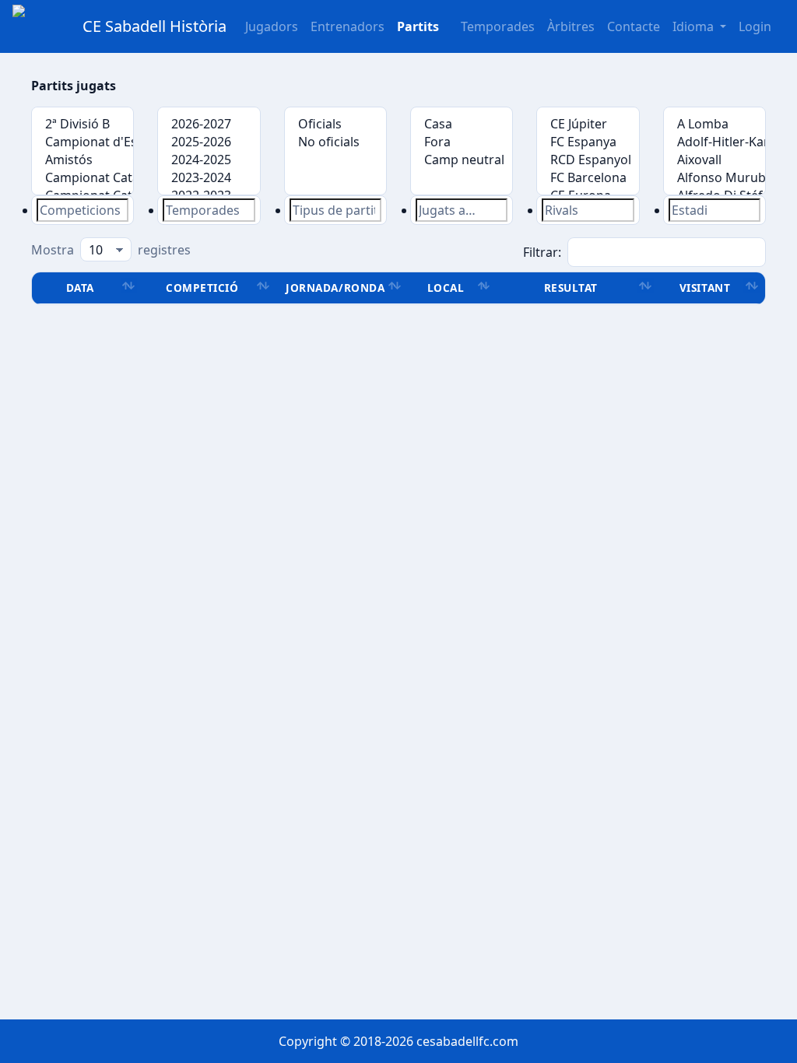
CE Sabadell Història (154, 26)
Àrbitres (571, 26)
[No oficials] (335, 142)
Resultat (571, 287)
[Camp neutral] (461, 160)
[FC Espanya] (588, 142)
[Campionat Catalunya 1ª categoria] (82, 178)
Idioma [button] (694, 26)
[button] (418, 26)
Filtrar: (542, 252)
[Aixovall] (714, 160)
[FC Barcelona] (588, 178)
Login (755, 26)
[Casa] (461, 124)
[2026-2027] (209, 124)
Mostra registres (111, 249)
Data (80, 287)
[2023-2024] (209, 178)
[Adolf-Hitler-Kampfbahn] (714, 142)
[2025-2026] (209, 142)
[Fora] (461, 142)
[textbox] (82, 210)
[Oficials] (335, 124)
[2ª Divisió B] (82, 124)
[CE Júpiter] (588, 124)
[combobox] (82, 210)
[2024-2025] (209, 160)
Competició (202, 287)
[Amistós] (82, 160)
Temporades (498, 26)
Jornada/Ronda (335, 287)
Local (446, 287)
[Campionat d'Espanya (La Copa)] (82, 142)
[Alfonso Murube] (714, 178)
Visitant (704, 287)
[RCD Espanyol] (588, 160)
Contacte (633, 26)
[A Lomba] (714, 124)
